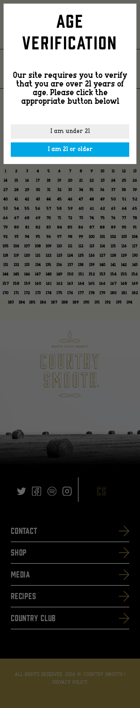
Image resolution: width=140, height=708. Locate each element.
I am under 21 (70, 131)
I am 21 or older (70, 149)
